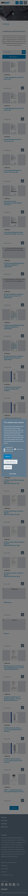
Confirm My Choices (10, 462)
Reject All (7, 467)
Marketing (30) (9, 451)
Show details (12, 473)
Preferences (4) (9, 449)
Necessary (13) (9, 447)
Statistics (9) (19, 449)
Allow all (7, 456)
